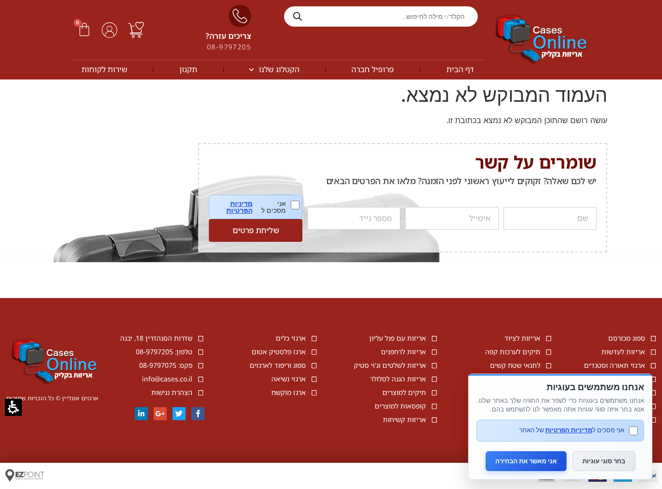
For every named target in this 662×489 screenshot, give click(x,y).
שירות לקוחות (104, 69)
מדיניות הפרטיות (239, 207)
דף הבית (460, 69)
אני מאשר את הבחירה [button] (526, 461)
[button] (84, 29)
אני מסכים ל (262, 207)
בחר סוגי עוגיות (604, 461)
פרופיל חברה (372, 69)
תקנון (188, 69)
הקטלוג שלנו (279, 69)
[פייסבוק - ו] (198, 413)
